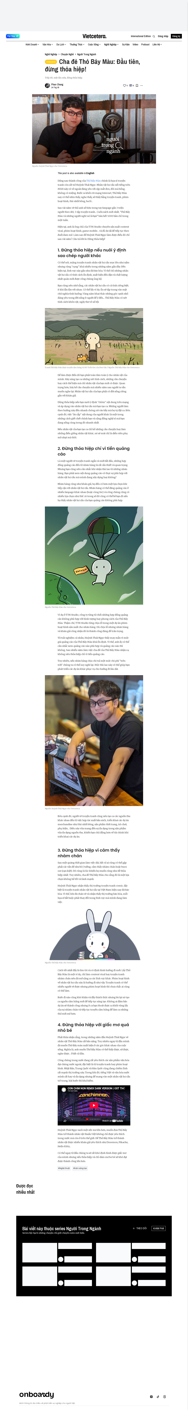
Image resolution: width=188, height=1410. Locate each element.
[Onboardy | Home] (37, 1394)
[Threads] (165, 1396)
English (90, 173)
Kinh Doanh (31, 44)
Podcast (145, 44)
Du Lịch (60, 44)
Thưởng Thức (76, 44)
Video (135, 44)
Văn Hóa (47, 44)
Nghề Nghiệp (110, 44)
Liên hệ (156, 44)
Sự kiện (126, 44)
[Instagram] (152, 1396)
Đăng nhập (163, 36)
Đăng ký (176, 36)
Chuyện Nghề (67, 54)
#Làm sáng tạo (80, 1168)
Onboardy (51, 61)
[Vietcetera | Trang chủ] (94, 36)
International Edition (141, 36)
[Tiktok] (158, 1396)
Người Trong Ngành (86, 54)
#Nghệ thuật (64, 1168)
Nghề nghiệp (51, 54)
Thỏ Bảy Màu (93, 180)
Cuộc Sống (93, 44)
